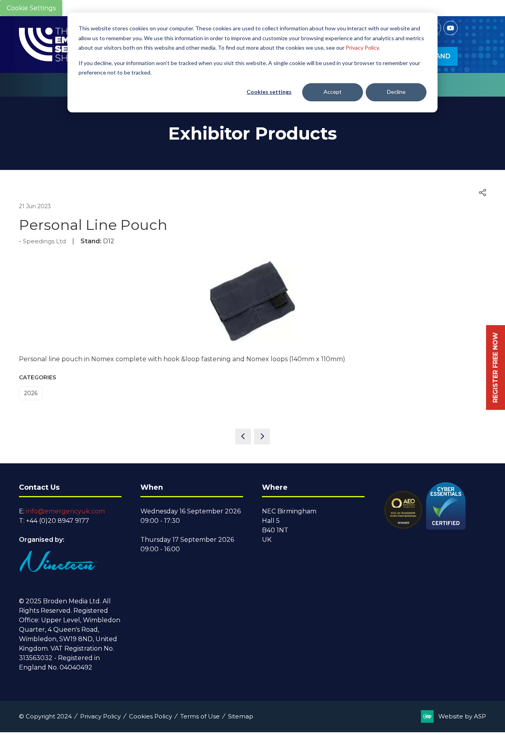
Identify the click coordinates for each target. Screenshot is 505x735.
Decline (396, 91)
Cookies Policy (150, 716)
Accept (333, 91)
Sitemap (240, 716)
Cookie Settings (31, 8)
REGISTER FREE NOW (495, 367)
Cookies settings (269, 91)
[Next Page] (262, 436)
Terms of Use (200, 716)
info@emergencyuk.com (65, 511)
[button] (482, 193)
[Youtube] (450, 28)
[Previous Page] (243, 436)
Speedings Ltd (44, 241)
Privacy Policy (100, 716)
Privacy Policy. (363, 47)
